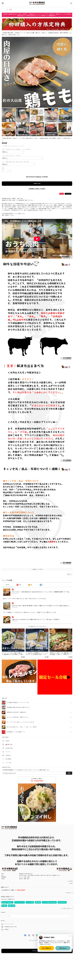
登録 (69, 773)
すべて (7, 585)
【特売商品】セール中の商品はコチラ (15, 732)
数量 (3, 168)
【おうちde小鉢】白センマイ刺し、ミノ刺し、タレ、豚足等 (21, 727)
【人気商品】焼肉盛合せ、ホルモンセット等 (17, 702)
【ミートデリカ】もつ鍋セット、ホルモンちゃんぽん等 (20, 722)
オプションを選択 (37, 951)
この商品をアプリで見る (37, 569)
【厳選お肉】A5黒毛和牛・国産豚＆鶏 (16, 712)
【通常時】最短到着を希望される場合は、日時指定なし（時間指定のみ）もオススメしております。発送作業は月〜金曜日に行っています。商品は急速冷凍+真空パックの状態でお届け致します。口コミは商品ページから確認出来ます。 (37, 14)
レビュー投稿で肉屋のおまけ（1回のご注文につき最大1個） (15, 161)
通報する (70, 574)
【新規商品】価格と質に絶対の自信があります (18, 707)
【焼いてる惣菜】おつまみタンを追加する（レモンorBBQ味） (16, 149)
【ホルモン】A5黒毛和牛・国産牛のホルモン (17, 717)
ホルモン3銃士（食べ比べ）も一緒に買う (11, 155)
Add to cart (37, 183)
